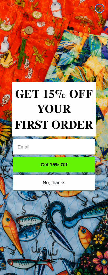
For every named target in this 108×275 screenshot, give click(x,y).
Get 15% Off (54, 164)
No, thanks (54, 182)
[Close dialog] (99, 8)
